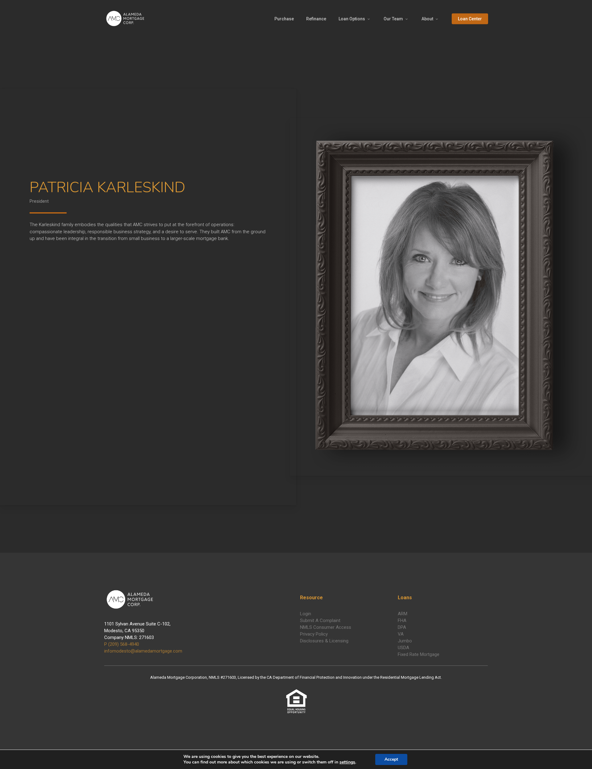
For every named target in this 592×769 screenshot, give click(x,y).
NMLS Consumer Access (325, 627)
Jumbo (405, 641)
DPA (402, 627)
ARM (402, 613)
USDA (403, 647)
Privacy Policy (314, 634)
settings (347, 762)
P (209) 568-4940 (121, 644)
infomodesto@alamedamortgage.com (143, 651)
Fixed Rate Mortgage (418, 654)
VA (401, 634)
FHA (402, 620)
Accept (391, 759)
